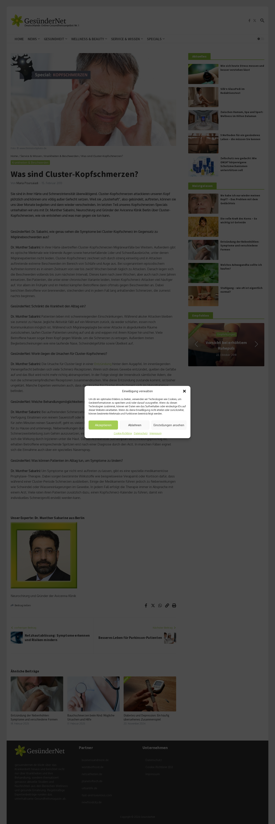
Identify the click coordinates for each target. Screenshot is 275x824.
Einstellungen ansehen (169, 425)
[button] (184, 391)
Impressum (155, 433)
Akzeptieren (103, 425)
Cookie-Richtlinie (123, 433)
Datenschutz (141, 433)
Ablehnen (134, 425)
